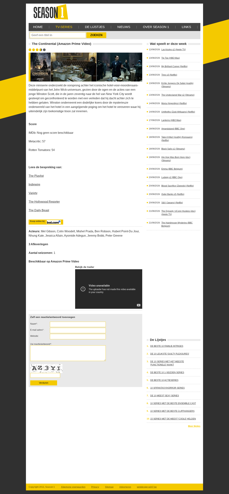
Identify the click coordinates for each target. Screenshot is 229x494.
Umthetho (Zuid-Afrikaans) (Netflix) (178, 112)
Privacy (95, 487)
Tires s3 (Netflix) (169, 75)
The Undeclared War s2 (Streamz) (177, 95)
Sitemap (109, 487)
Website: (34, 336)
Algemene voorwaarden (73, 487)
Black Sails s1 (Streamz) (173, 149)
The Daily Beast (39, 210)
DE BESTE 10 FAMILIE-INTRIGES (166, 346)
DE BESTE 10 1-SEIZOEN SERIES (167, 372)
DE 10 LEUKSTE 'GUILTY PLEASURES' (169, 354)
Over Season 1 (156, 27)
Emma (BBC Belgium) (172, 169)
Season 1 (49, 12)
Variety (33, 193)
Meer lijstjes (194, 426)
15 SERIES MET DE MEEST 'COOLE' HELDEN (173, 419)
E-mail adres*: (37, 330)
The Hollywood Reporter (44, 201)
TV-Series (63, 27)
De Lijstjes (95, 27)
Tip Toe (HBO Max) (170, 58)
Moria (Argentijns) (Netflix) (174, 103)
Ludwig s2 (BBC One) (171, 177)
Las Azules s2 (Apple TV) (173, 49)
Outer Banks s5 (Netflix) (172, 194)
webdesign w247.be (147, 487)
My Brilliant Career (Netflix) (174, 66)
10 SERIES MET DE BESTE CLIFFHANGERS (172, 411)
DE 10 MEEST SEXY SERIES (164, 395)
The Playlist (36, 175)
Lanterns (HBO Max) (171, 120)
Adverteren (125, 487)
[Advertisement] (135, 12)
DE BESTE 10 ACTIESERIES (164, 380)
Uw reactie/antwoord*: (41, 344)
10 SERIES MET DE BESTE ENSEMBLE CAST (173, 403)
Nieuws (123, 27)
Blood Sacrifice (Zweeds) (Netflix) (177, 186)
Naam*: (34, 324)
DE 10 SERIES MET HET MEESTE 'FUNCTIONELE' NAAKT (167, 363)
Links (186, 27)
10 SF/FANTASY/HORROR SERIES (167, 388)
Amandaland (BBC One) (173, 128)
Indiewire (34, 184)
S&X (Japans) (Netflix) (172, 202)
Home (38, 27)
